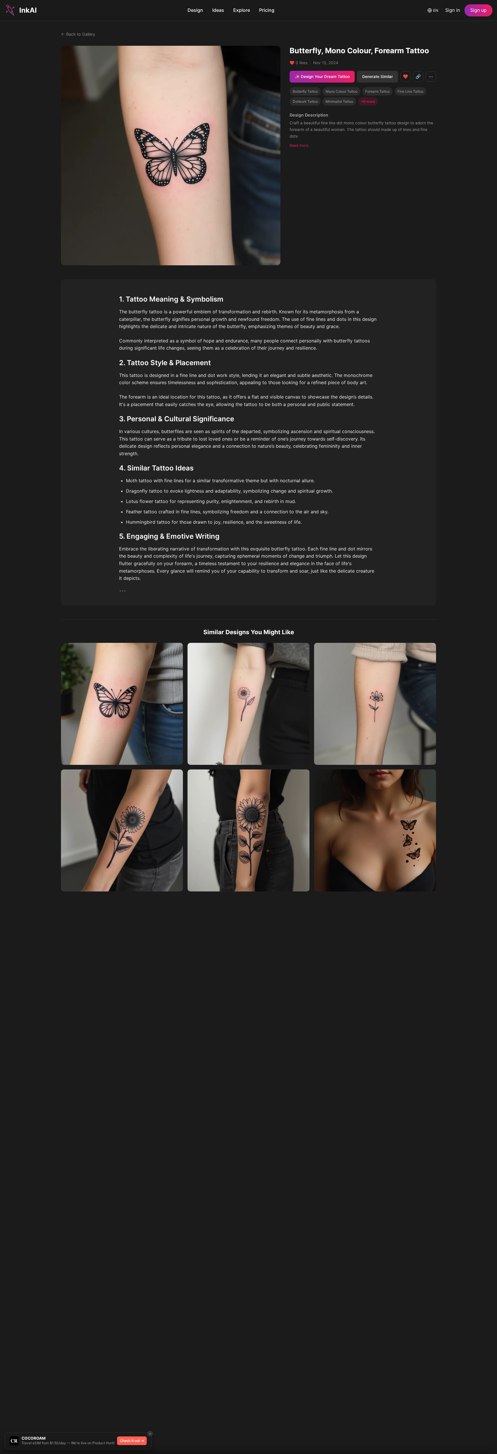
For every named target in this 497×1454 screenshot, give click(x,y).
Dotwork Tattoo (305, 101)
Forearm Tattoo (377, 91)
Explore (241, 10)
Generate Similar (377, 76)
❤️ (405, 76)
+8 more (368, 101)
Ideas (218, 10)
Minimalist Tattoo (339, 101)
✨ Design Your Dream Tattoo (322, 76)
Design (195, 10)
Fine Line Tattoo (410, 91)
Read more (299, 145)
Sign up (478, 10)
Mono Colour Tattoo (342, 91)
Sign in (452, 10)
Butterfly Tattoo (305, 91)
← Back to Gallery (78, 34)
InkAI (28, 10)
